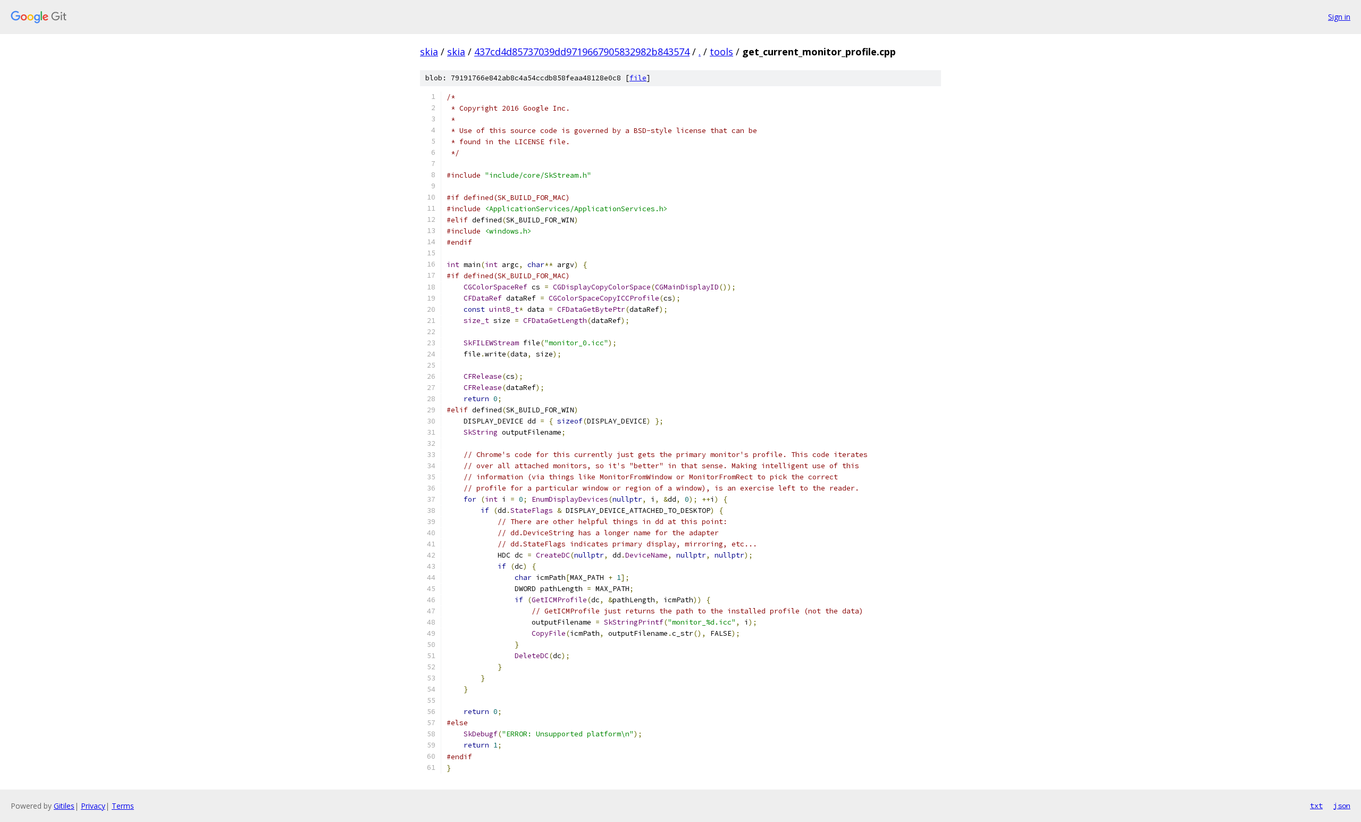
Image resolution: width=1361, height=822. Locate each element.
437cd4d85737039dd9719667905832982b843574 (582, 51)
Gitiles (64, 806)
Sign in (1339, 17)
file (637, 77)
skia (429, 51)
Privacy (93, 806)
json (1341, 805)
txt (1316, 805)
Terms (123, 806)
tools (721, 51)
